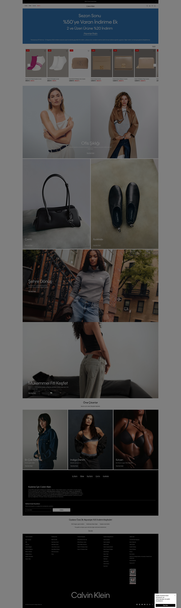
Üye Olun (165, 605)
